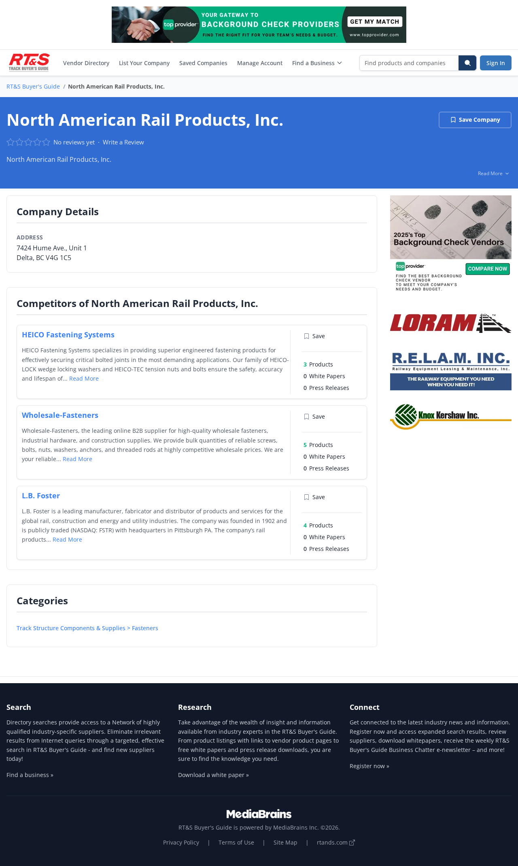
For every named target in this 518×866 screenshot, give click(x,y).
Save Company (479, 119)
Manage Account (259, 63)
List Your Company (144, 63)
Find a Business (313, 63)
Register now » (369, 766)
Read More (84, 378)
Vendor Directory (86, 63)
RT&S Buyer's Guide (33, 86)
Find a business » (29, 775)
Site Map (285, 842)
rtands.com (333, 842)
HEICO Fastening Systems (68, 334)
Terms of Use (236, 842)
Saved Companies (203, 63)
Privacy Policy (181, 842)
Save (318, 336)
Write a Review (123, 142)
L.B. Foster (41, 495)
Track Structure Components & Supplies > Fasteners (87, 628)
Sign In (495, 63)
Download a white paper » (213, 775)
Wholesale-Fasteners (60, 415)
